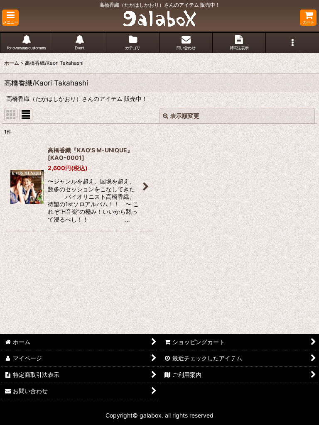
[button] (10, 18)
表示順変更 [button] (184, 115)
